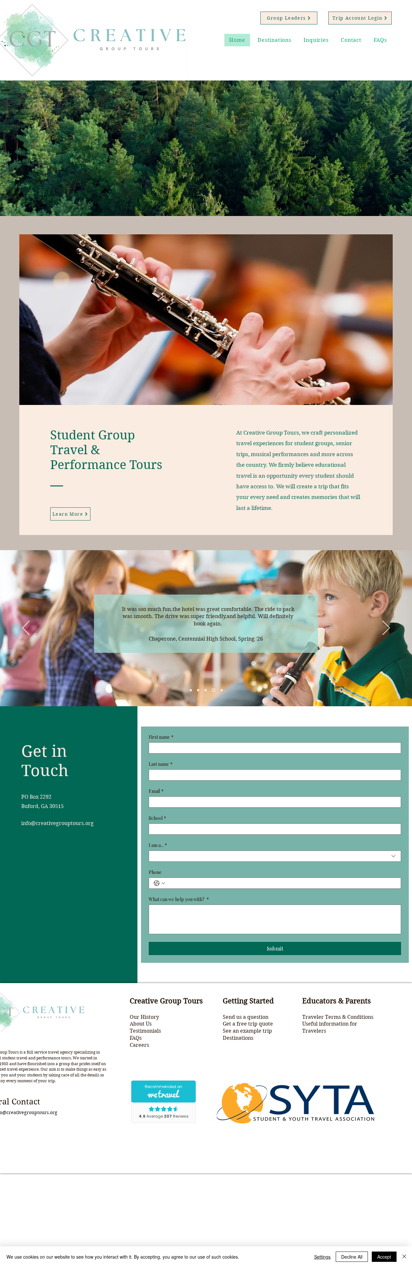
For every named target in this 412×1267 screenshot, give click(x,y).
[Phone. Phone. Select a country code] (159, 883)
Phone (155, 872)
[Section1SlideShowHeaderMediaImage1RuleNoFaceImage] (191, 690)
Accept (384, 1256)
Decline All (351, 1256)
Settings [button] (322, 1256)
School (157, 818)
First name (161, 737)
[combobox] (275, 856)
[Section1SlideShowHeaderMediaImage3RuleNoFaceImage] (205, 690)
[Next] (386, 628)
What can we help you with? (179, 899)
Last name (161, 764)
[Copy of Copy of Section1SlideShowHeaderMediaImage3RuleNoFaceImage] (221, 690)
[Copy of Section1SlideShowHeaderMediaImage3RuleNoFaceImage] (213, 690)
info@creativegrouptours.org (57, 823)
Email (156, 791)
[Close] (404, 1257)
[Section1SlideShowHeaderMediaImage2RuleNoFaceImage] (198, 690)
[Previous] (26, 628)
